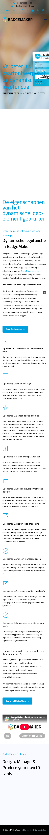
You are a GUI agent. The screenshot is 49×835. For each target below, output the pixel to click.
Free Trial (10, 10)
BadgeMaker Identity (30, 271)
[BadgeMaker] (18, 19)
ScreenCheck (29, 830)
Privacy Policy (40, 830)
